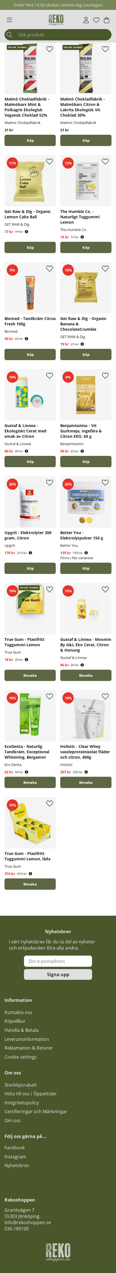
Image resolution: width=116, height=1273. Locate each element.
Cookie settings (21, 1057)
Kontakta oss (18, 1012)
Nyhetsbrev (17, 1165)
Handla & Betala (22, 1030)
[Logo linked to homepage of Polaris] (56, 20)
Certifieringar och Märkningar (36, 1111)
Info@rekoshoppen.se (28, 1222)
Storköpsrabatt (21, 1085)
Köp (86, 568)
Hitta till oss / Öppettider (31, 1094)
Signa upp (58, 974)
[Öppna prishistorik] (26, 231)
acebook (16, 1147)
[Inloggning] (86, 20)
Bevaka (30, 675)
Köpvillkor (15, 1021)
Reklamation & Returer (29, 1048)
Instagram (15, 1157)
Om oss (13, 1120)
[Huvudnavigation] (9, 20)
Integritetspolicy (22, 1103)
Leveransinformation (27, 1039)
